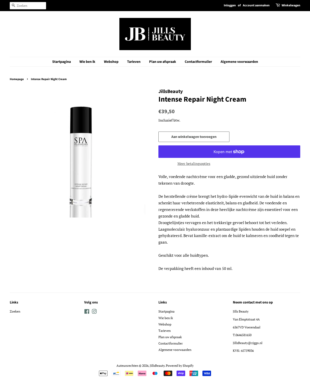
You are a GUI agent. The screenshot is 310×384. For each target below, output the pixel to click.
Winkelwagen (291, 5)
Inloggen (230, 5)
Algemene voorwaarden (239, 61)
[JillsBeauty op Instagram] (94, 312)
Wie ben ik (87, 61)
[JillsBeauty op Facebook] (86, 312)
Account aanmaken (256, 5)
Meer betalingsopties (193, 163)
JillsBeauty (157, 365)
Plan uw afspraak (162, 61)
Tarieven (133, 61)
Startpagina (61, 61)
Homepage (17, 79)
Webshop (111, 61)
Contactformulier (198, 61)
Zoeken (15, 311)
